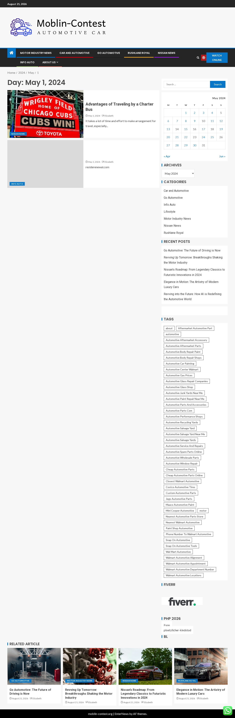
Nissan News (166, 53)
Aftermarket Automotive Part (195, 328)
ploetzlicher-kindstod (177, 630)
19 (221, 129)
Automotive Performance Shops (184, 416)
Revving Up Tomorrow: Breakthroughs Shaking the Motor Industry (89, 693)
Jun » (222, 156)
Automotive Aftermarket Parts (183, 345)
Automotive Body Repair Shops (184, 357)
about (169, 328)
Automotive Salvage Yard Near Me (185, 434)
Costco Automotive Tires (180, 487)
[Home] (12, 53)
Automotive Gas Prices (179, 375)
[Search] (198, 57)
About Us (49, 62)
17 (203, 129)
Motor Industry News (36, 53)
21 (177, 137)
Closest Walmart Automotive (182, 481)
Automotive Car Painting (180, 363)
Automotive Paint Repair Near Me (185, 398)
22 (185, 137)
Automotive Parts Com (179, 410)
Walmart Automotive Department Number (190, 569)
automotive (172, 334)
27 (168, 145)
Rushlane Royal (139, 53)
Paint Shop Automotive (179, 528)
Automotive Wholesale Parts (182, 457)
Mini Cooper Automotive (180, 510)
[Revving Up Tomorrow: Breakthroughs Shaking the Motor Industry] (89, 666)
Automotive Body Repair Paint (183, 351)
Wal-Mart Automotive (178, 551)
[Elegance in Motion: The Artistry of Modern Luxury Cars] (201, 666)
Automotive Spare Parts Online (184, 451)
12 (221, 121)
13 (168, 129)
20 (168, 137)
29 (185, 145)
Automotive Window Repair (182, 463)
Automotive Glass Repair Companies (187, 381)
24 (203, 137)
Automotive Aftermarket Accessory (186, 340)
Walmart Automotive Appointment (186, 563)
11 (212, 121)
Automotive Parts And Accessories (186, 404)
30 (194, 145)
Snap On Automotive (178, 540)
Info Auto (27, 62)
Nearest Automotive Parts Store (184, 516)
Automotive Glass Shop (179, 387)
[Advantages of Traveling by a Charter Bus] (45, 114)
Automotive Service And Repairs (184, 445)
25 (212, 137)
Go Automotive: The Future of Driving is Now (192, 250)
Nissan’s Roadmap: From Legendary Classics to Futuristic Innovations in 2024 (143, 693)
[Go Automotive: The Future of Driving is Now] (34, 666)
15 (185, 129)
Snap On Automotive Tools (181, 545)
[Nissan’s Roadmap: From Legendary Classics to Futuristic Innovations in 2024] (145, 666)
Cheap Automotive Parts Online (184, 475)
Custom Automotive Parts (181, 492)
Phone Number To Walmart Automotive (188, 534)
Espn (167, 625)
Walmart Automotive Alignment (184, 557)
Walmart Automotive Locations (183, 575)
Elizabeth (108, 115)
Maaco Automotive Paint (180, 504)
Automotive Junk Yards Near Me (184, 392)
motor (203, 510)
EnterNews (122, 713)
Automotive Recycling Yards (182, 422)
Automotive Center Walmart (182, 369)
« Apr (167, 156)
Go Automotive (108, 53)
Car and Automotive (74, 53)
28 (177, 145)
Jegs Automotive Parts (179, 498)
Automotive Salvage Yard (180, 428)
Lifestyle (169, 211)
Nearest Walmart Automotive (183, 522)
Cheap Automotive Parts (180, 469)
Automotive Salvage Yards (181, 440)
